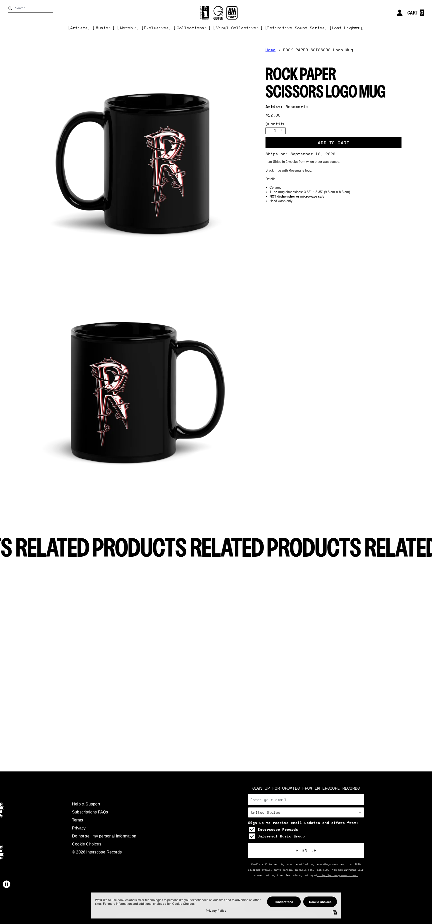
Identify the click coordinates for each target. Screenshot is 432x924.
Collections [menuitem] (190, 28)
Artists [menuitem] (79, 28)
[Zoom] (141, 159)
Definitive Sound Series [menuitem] (296, 28)
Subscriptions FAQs (90, 812)
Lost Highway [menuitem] (347, 28)
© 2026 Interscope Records (97, 852)
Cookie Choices (86, 844)
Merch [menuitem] (126, 28)
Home (271, 50)
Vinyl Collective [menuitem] (236, 28)
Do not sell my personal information (104, 836)
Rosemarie (297, 107)
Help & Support (86, 804)
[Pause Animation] (6, 884)
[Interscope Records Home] (216, 13)
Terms (77, 820)
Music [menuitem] (102, 28)
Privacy (79, 828)
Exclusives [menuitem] (156, 28)
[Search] (11, 8)
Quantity (276, 124)
